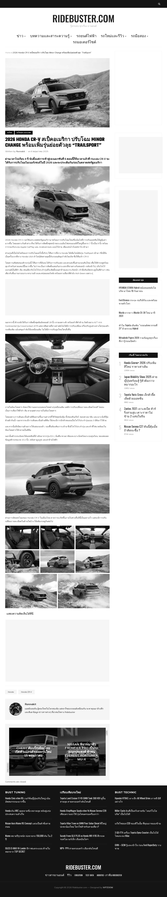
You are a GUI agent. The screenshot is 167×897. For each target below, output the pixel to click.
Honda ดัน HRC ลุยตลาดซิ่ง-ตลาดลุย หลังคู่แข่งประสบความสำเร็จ (28, 812)
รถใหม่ (9, 133)
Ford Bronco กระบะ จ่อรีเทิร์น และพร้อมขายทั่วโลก (138, 301)
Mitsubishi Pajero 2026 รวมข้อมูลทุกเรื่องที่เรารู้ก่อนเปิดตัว (138, 339)
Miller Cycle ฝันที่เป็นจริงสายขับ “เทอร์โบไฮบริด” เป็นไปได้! (136, 812)
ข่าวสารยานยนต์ (54, 875)
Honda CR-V (26, 692)
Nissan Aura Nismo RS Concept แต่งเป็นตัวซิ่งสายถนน (27, 825)
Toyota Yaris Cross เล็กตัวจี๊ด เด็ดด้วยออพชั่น (139, 396)
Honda (11, 692)
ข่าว (20, 36)
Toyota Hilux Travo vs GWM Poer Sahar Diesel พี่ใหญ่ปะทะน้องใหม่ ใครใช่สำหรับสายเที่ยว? (83, 825)
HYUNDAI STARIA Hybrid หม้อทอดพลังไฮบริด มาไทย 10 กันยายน (137, 289)
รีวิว (69, 875)
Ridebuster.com (83, 18)
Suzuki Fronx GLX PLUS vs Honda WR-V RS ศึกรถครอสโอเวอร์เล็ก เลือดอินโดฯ (82, 837)
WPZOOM (108, 887)
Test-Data (90, 875)
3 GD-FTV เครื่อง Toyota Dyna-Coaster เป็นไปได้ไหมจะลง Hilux (137, 834)
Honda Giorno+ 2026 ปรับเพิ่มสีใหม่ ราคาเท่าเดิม (140, 364)
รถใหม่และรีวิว (112, 36)
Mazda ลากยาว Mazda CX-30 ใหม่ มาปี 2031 (137, 314)
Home (8, 52)
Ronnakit (20, 151)
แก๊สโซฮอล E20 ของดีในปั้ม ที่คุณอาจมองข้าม (138, 823)
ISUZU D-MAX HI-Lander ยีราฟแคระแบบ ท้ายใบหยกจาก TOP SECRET (27, 850)
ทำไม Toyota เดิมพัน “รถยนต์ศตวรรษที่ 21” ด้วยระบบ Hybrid (138, 326)
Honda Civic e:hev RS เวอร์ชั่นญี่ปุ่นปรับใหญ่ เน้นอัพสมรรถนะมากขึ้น (27, 799)
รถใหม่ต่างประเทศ (23, 133)
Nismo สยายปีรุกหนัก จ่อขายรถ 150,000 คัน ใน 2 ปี (28, 837)
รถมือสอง (138, 36)
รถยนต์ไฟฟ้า (86, 36)
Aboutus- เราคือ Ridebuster (109, 875)
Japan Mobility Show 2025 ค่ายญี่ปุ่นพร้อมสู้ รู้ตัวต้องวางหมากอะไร (140, 380)
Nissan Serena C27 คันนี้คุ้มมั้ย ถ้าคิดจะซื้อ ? (140, 428)
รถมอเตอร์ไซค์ (84, 42)
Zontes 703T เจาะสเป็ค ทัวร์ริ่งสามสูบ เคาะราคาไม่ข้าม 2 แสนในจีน (140, 412)
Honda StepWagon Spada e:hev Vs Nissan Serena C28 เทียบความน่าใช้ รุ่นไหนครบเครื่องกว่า (83, 812)
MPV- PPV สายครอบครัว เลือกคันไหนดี (79, 848)
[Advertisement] (57, 297)
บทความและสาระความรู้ (50, 36)
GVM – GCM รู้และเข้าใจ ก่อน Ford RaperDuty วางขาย (138, 846)
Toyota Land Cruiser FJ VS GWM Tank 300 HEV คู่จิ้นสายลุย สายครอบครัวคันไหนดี (82, 799)
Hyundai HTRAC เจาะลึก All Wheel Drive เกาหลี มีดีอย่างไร (138, 799)
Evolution (78, 875)
